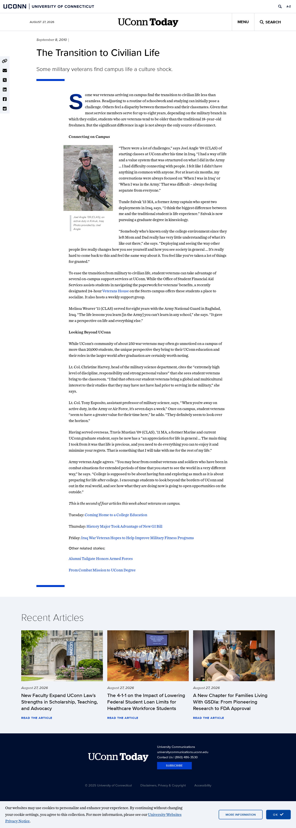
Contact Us (165, 757)
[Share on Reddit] (5, 108)
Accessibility (202, 785)
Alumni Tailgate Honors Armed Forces (101, 558)
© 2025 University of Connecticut (108, 785)
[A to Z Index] (288, 6)
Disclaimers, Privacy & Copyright (163, 785)
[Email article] (5, 70)
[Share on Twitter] (5, 80)
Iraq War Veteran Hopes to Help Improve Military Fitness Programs (137, 537)
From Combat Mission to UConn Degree (102, 570)
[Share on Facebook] (5, 99)
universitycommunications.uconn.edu (182, 752)
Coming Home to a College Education (116, 515)
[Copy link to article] (5, 61)
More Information (241, 814)
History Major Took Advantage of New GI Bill (124, 526)
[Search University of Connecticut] (279, 6)
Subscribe (174, 765)
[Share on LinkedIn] (5, 89)
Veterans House (115, 291)
